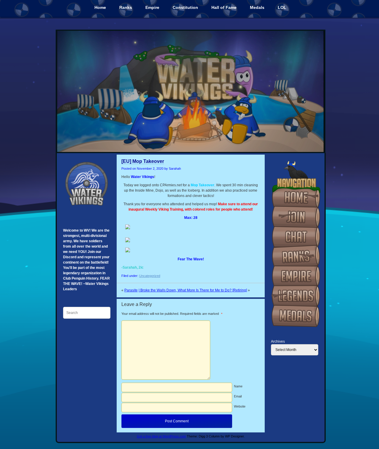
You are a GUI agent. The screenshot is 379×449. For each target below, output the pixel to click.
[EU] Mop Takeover (142, 161)
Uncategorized (149, 276)
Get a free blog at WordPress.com (161, 436)
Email (238, 396)
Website (239, 406)
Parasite (131, 290)
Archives (278, 341)
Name (238, 386)
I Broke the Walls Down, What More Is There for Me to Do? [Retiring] (193, 290)
